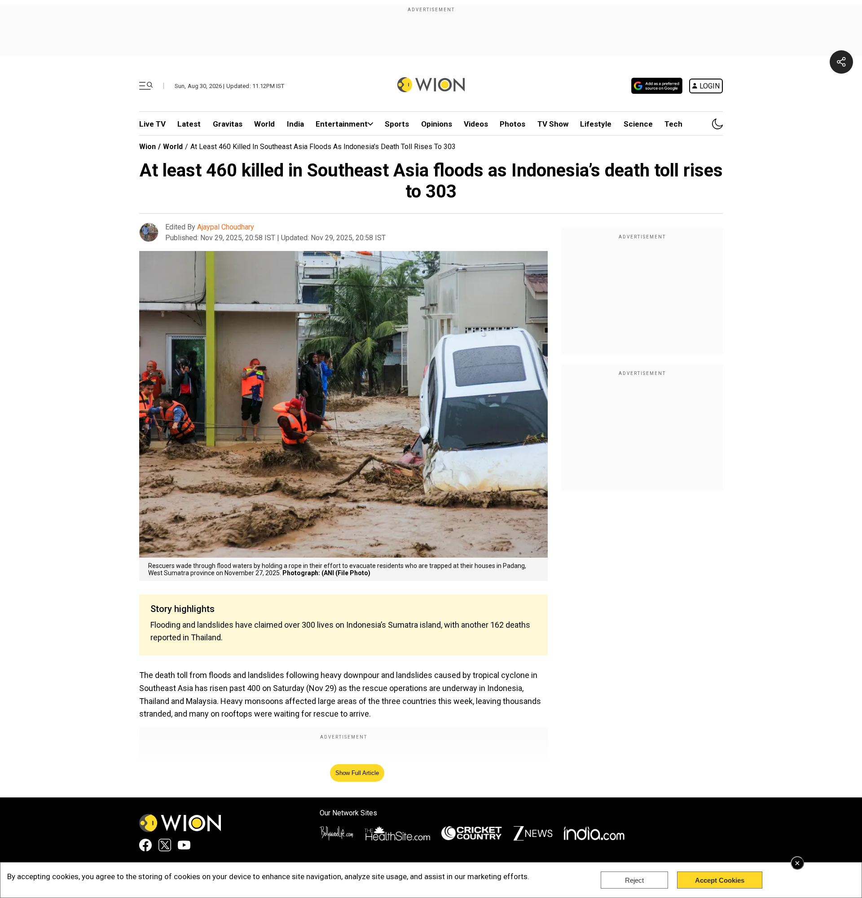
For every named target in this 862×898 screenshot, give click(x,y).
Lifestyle (595, 123)
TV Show (552, 123)
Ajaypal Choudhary (225, 227)
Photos (512, 123)
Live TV (152, 123)
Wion (147, 146)
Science (638, 123)
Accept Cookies (719, 880)
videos (476, 123)
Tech (673, 123)
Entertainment (342, 123)
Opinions (436, 123)
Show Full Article (357, 773)
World (264, 123)
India (295, 123)
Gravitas (227, 123)
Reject (634, 880)
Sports (397, 123)
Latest (189, 123)
